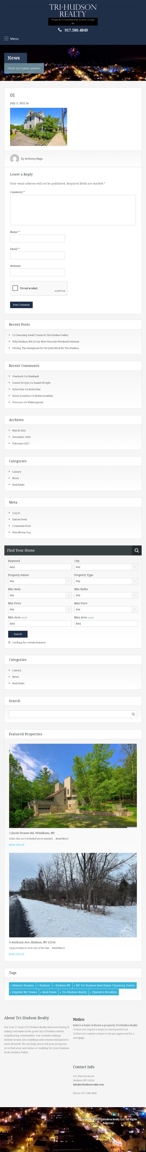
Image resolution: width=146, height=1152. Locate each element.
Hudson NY (63, 985)
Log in (16, 513)
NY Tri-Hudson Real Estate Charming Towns (105, 985)
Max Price (80, 603)
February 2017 (20, 443)
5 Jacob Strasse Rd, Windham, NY (32, 833)
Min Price (14, 603)
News (15, 478)
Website (15, 265)
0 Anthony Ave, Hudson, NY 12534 (32, 942)
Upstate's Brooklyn (104, 992)
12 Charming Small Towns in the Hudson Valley (40, 335)
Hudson (45, 985)
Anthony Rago (34, 158)
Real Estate (49, 992)
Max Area (84, 617)
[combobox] (106, 567)
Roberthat (34, 389)
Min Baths (81, 589)
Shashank (33, 376)
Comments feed (21, 525)
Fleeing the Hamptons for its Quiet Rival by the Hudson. (45, 348)
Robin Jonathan (44, 395)
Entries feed (19, 519)
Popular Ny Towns (24, 992)
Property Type (83, 575)
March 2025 (19, 430)
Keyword (14, 560)
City (76, 560)
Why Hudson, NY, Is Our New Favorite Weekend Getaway (45, 341)
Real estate (18, 484)
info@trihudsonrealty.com (88, 1084)
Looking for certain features (28, 642)
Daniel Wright (42, 382)
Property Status (18, 575)
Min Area (17, 617)
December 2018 (21, 437)
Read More (62, 838)
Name (15, 232)
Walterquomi (35, 402)
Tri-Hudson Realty (74, 992)
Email (15, 249)
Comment (17, 192)
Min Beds (14, 589)
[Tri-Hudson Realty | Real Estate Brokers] (73, 11)
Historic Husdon (23, 985)
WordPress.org (21, 532)
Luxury (16, 471)
